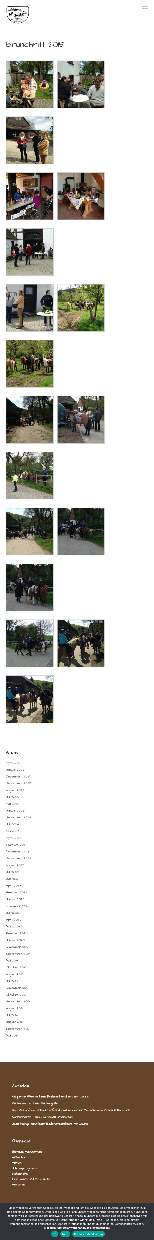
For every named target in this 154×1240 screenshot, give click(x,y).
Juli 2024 (12, 824)
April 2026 (13, 763)
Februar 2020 (16, 933)
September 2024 (18, 817)
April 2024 (14, 838)
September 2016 (18, 1001)
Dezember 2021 (17, 906)
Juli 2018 (12, 981)
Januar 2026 (15, 769)
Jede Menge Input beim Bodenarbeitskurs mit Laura (50, 1124)
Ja (54, 1234)
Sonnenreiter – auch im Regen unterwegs (42, 1117)
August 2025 (15, 790)
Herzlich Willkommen (27, 1152)
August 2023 (15, 865)
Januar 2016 (14, 1022)
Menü (145, 8)
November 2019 (17, 947)
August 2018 (14, 974)
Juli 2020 (12, 913)
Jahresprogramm (24, 1168)
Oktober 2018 (16, 967)
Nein (65, 1234)
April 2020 (13, 919)
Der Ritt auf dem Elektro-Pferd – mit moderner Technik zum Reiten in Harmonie (71, 1110)
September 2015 (18, 1028)
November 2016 (17, 988)
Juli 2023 (12, 872)
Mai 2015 (12, 1035)
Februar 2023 (16, 892)
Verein (16, 1162)
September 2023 (18, 858)
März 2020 (14, 926)
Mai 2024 (13, 831)
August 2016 (14, 1008)
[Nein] (149, 1221)
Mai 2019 (12, 960)
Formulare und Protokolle (31, 1179)
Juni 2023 (13, 879)
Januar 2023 (15, 899)
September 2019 (18, 954)
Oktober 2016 (16, 994)
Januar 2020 (15, 940)
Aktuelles (18, 1157)
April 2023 (13, 885)
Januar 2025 (15, 810)
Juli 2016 (12, 1015)
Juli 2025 (12, 797)
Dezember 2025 (18, 776)
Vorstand (18, 1184)
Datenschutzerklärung (88, 1234)
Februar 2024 (17, 844)
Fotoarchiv (20, 1173)
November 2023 (17, 851)
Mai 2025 (13, 804)
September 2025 (18, 783)
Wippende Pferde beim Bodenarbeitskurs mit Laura (50, 1096)
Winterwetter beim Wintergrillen (36, 1103)
